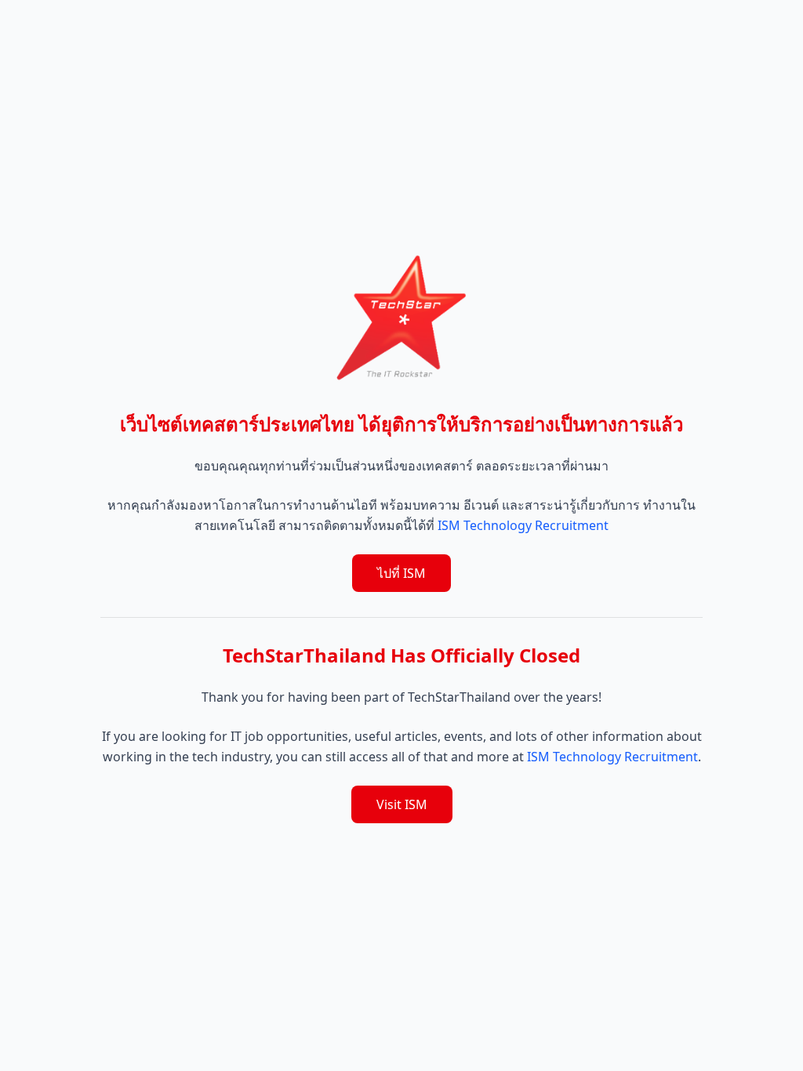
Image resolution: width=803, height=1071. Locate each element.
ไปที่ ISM (401, 573)
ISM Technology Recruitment (523, 525)
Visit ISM (401, 804)
